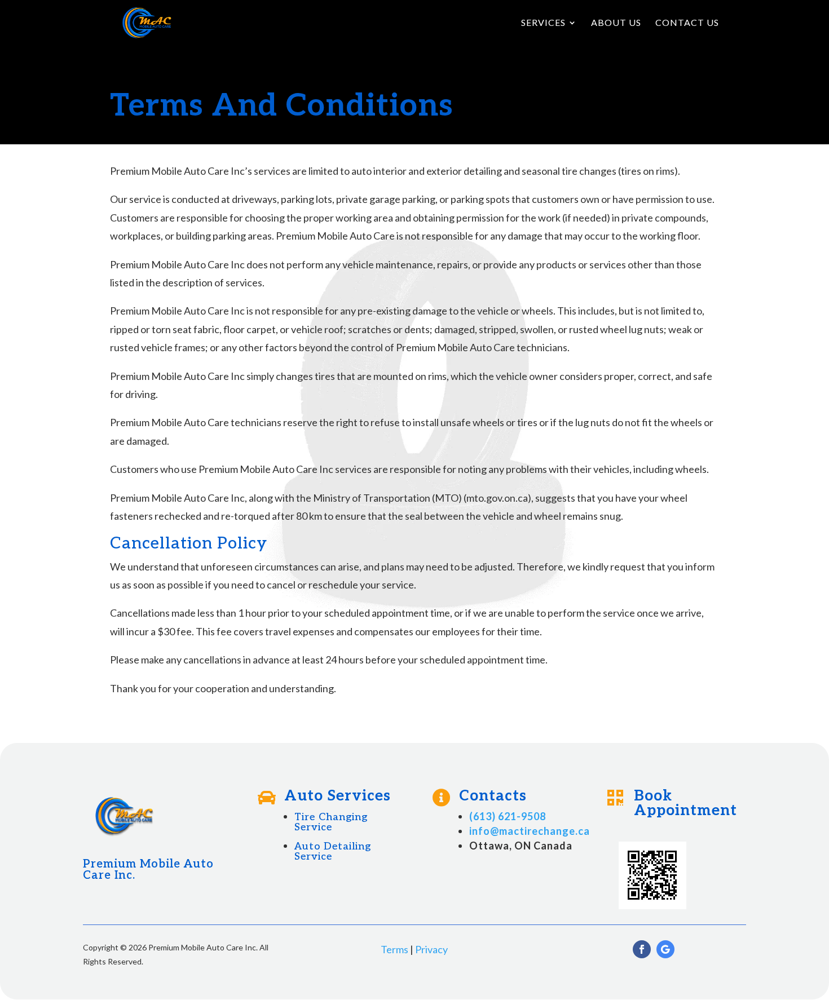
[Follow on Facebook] (642, 949)
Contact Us (687, 23)
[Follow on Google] (665, 949)
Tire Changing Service (331, 822)
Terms (394, 949)
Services (543, 23)
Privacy (431, 949)
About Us (616, 23)
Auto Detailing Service (332, 851)
